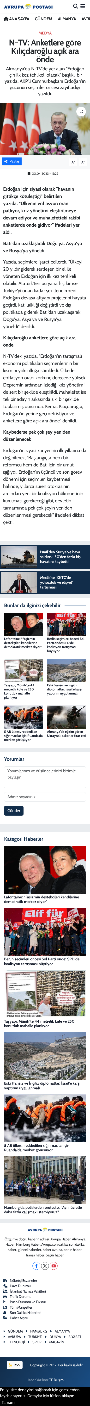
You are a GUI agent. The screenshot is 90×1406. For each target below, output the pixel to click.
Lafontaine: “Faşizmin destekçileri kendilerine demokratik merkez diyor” (23, 643)
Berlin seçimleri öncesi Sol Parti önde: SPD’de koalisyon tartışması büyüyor (65, 645)
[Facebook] (36, 1266)
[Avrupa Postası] (28, 6)
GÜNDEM (43, 19)
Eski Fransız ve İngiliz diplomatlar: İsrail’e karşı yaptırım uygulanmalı (64, 689)
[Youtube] (54, 1266)
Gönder (13, 810)
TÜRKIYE (35, 1337)
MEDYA (45, 33)
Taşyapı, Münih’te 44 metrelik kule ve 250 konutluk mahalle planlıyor (19, 691)
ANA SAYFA (18, 19)
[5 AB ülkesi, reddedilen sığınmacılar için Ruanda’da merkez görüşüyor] (23, 716)
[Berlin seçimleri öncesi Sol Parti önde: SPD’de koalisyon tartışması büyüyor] (66, 623)
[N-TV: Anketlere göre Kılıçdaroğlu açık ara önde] (45, 129)
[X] (45, 1266)
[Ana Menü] (82, 6)
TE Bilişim (56, 1380)
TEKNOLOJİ (16, 1342)
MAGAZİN (56, 1342)
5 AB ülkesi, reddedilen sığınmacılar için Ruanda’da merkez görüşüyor (23, 735)
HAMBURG (38, 1331)
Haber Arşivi (19, 1318)
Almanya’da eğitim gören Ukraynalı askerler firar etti (66, 733)
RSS (16, 1365)
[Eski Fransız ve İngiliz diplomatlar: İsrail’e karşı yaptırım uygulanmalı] (66, 670)
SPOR (37, 1342)
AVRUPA (14, 1337)
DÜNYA (55, 1337)
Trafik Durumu (20, 1296)
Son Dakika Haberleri (25, 1313)
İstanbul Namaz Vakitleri (28, 1291)
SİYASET (74, 1337)
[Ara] (75, 6)
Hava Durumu (20, 1286)
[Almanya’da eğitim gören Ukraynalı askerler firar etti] (66, 716)
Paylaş (14, 161)
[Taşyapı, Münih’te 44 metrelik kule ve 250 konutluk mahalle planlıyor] (23, 670)
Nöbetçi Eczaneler (23, 1280)
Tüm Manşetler (21, 1307)
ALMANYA (67, 19)
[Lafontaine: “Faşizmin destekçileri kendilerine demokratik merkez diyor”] (23, 623)
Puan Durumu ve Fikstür (28, 1302)
